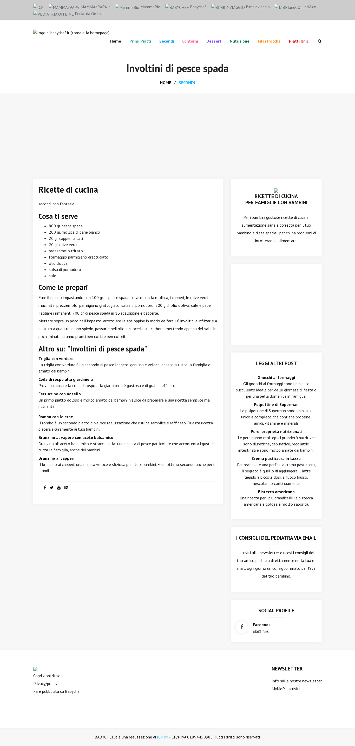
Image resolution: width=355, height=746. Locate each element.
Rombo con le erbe (55, 416)
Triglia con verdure (56, 358)
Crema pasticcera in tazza (276, 458)
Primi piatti (140, 41)
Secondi (166, 41)
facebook (262, 624)
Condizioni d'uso (47, 675)
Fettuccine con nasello (59, 393)
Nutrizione (239, 41)
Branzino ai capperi (56, 458)
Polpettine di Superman (276, 404)
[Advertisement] (177, 132)
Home (115, 41)
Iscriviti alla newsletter (258, 552)
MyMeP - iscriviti (286, 688)
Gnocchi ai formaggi (276, 377)
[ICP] (38, 6)
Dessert (213, 41)
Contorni (190, 41)
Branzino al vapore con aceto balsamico (75, 437)
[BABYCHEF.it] (276, 190)
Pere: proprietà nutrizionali (276, 431)
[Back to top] (343, 734)
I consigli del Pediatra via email (276, 537)
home (165, 82)
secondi (187, 82)
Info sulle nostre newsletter (297, 680)
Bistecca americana (276, 491)
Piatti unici (299, 41)
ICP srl (162, 737)
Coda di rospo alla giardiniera (65, 379)
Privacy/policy (45, 683)
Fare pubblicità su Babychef (57, 691)
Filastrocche (269, 41)
